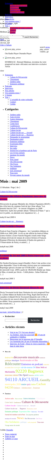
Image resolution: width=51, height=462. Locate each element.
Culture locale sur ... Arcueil (26, 406)
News (12, 157)
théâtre (33, 384)
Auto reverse (15, 117)
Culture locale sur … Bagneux (22, 135)
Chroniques (14, 121)
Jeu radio (13, 148)
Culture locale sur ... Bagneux (11, 221)
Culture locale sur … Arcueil (21, 133)
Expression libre (16, 144)
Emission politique (17, 142)
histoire (31, 375)
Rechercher (31, 37)
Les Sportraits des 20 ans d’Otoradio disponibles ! (29, 341)
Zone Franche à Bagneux (12, 226)
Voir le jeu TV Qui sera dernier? (22, 332)
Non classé (14, 159)
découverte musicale (26, 357)
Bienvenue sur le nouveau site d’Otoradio (26, 339)
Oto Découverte (16, 162)
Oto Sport (23, 375)
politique (13, 168)
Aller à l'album (6, 45)
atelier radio (39, 375)
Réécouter (13, 364)
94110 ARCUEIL (22, 379)
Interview (13, 146)
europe (17, 367)
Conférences (15, 126)
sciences (42, 358)
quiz (29, 384)
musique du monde (17, 155)
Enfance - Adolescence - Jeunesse (26, 388)
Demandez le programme (20, 137)
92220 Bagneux (30, 371)
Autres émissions (16, 119)
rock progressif (16, 171)
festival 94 (9, 357)
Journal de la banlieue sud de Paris (23, 150)
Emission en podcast (32, 364)
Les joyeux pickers (17, 153)
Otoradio (9, 430)
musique (15, 360)
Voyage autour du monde (20, 175)
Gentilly (45, 380)
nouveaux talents (11, 375)
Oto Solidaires (15, 166)
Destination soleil (16, 139)
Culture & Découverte (18, 128)
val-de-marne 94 (28, 367)
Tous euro (14, 173)
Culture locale (15, 130)
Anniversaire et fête (29, 360)
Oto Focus (14, 164)
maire (23, 384)
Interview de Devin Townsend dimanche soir (22, 287)
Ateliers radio (15, 115)
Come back (14, 124)
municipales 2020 (13, 384)
